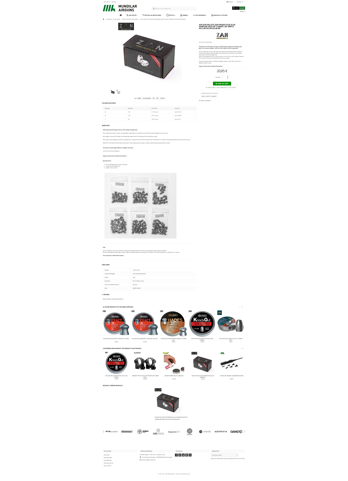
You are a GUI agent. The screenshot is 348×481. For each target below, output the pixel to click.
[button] (132, 15)
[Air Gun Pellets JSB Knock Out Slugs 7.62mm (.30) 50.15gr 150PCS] (202, 323)
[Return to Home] (103, 19)
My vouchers (107, 466)
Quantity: (218, 77)
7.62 (157, 98)
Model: (200, 42)
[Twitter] (179, 455)
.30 (153, 98)
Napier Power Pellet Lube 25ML (174, 376)
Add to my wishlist (206, 100)
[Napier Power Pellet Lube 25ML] (174, 363)
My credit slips (108, 457)
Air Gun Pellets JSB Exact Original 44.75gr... (116, 338)
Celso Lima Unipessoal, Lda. (183, 474)
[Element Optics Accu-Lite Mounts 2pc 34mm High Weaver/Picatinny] (145, 363)
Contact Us (107, 2)
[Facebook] (176, 455)
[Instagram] (186, 455)
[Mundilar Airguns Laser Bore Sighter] (231, 363)
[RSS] (190, 455)
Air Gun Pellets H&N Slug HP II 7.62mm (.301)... (230, 339)
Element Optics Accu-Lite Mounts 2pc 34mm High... (145, 376)
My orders (107, 455)
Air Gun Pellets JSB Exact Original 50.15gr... (145, 338)
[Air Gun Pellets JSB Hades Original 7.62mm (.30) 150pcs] (173, 323)
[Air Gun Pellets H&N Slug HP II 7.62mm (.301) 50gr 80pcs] (230, 323)
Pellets (139, 98)
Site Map (113, 2)
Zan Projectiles (147, 98)
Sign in (243, 11)
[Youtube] (183, 455)
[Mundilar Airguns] (120, 8)
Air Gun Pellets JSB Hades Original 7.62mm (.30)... (173, 339)
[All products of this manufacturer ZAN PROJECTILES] (222, 36)
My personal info (108, 463)
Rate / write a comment (210, 96)
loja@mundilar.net (151, 460)
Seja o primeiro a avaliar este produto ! (113, 299)
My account (107, 451)
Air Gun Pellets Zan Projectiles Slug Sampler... (203, 376)
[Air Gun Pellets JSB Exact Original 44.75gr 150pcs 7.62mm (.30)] (116, 323)
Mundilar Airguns (170, 474)
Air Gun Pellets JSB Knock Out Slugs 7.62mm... (202, 339)
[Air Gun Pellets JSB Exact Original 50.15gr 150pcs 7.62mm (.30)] (145, 323)
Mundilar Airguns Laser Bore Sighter (231, 376)
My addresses (108, 460)
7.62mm (162, 98)
